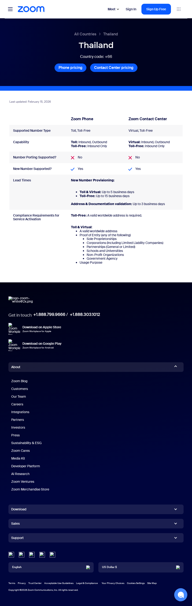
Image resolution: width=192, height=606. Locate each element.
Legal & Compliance (87, 583)
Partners (17, 420)
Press (15, 435)
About (15, 367)
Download (18, 509)
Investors (18, 427)
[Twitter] (21, 554)
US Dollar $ (109, 567)
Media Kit (18, 458)
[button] (180, 594)
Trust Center (35, 583)
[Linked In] (11, 554)
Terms (11, 583)
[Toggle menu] (10, 9)
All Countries (85, 34)
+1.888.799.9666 (49, 314)
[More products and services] (179, 9)
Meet (111, 9)
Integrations (20, 412)
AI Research (20, 474)
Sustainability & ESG (26, 443)
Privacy (22, 583)
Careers (17, 404)
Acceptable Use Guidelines (59, 583)
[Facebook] (42, 554)
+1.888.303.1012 (85, 314)
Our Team (18, 396)
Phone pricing (72, 67)
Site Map (152, 583)
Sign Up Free (156, 9)
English (17, 567)
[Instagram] (52, 554)
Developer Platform (25, 466)
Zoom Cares (20, 451)
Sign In (131, 9)
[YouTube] (32, 554)
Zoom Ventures (22, 481)
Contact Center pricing (115, 67)
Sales (15, 523)
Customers (19, 389)
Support (17, 539)
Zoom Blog (19, 381)
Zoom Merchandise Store (30, 489)
